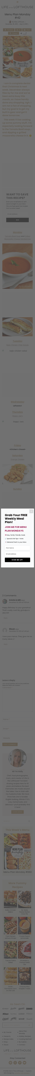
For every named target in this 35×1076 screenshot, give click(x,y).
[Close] (31, 511)
